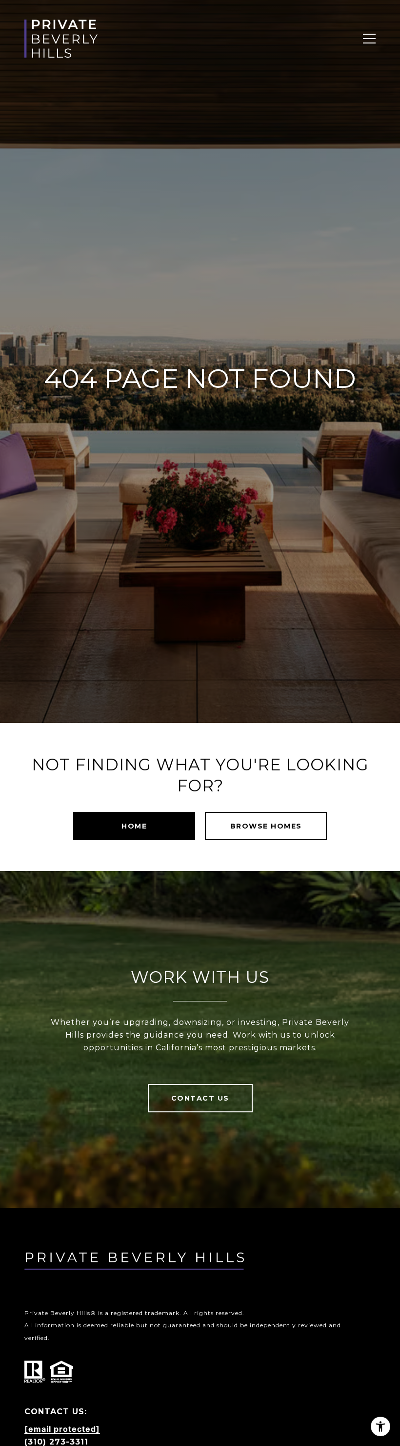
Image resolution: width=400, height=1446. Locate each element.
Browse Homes (266, 826)
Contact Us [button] (200, 1098)
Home (134, 826)
